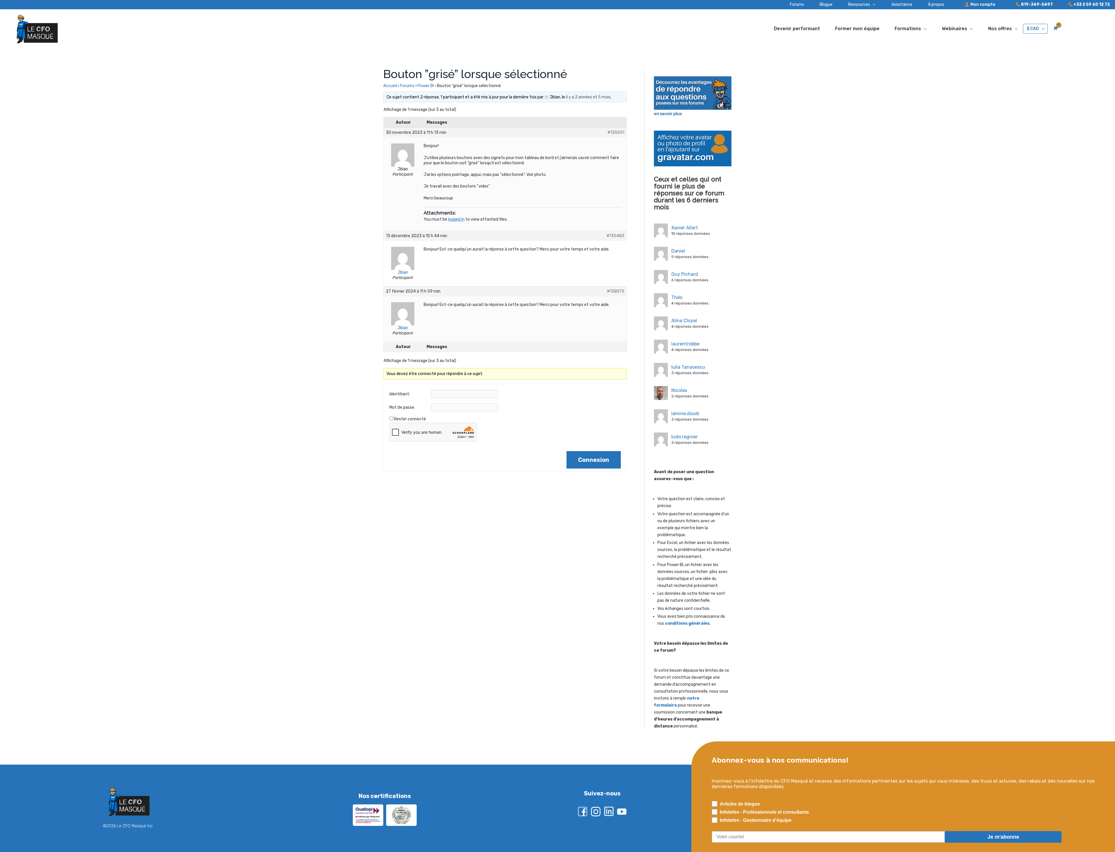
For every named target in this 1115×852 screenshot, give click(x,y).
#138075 (615, 291)
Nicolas (679, 390)
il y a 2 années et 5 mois (588, 97)
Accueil (390, 85)
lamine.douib (685, 413)
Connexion (593, 459)
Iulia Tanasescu (688, 367)
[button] (854, 4)
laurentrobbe (685, 344)
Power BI (426, 85)
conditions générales (687, 623)
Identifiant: (399, 394)
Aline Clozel (684, 320)
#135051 (615, 132)
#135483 (615, 235)
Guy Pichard (684, 274)
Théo (676, 297)
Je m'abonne (1003, 837)
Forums (407, 85)
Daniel (678, 251)
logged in (456, 219)
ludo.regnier (684, 436)
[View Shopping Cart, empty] (1055, 28)
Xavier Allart (684, 227)
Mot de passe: (402, 407)
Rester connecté (410, 419)
